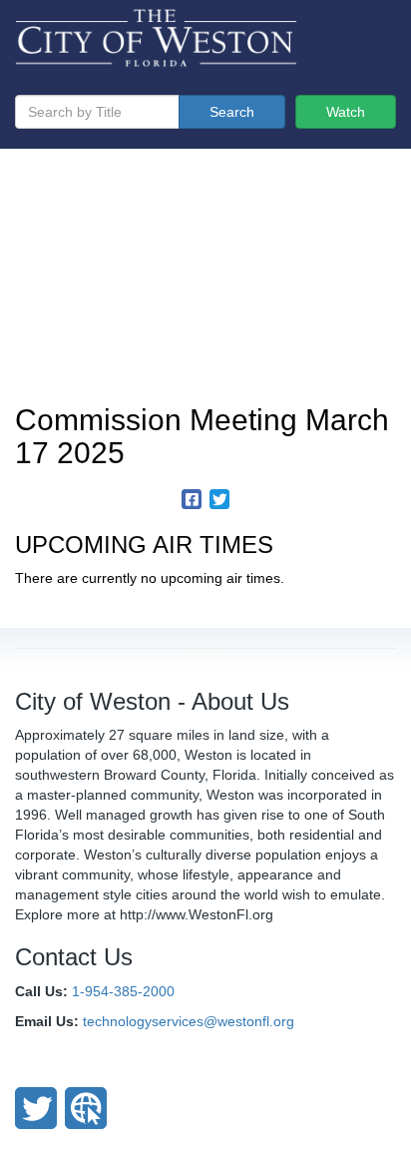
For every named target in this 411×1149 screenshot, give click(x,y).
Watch (345, 112)
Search (231, 112)
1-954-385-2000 (123, 991)
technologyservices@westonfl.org (188, 1021)
